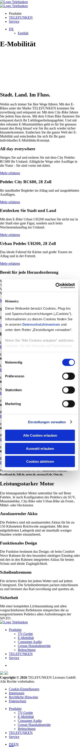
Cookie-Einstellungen (24, 689)
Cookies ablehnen (40, 461)
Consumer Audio (30, 642)
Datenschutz (17, 701)
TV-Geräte (25, 634)
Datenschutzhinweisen (41, 324)
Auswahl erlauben (40, 448)
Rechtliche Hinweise (23, 697)
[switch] (68, 376)
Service (14, 21)
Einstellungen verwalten (47, 422)
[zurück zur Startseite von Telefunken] (14, 2)
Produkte (15, 630)
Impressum (16, 693)
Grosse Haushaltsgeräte (34, 646)
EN (16, 744)
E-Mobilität (26, 638)
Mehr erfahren (10, 173)
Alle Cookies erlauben (40, 435)
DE (11, 744)
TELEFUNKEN (21, 17)
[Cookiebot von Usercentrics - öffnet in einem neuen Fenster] (56, 285)
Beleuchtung (27, 650)
